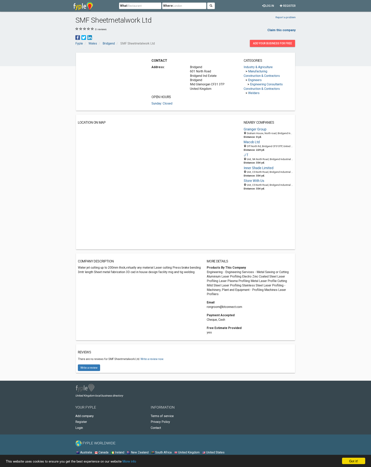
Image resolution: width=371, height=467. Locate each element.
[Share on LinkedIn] (89, 37)
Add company (84, 416)
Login (79, 428)
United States (215, 452)
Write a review (89, 367)
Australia (85, 452)
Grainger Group (255, 129)
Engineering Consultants (266, 84)
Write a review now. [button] (152, 359)
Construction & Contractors (262, 76)
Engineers (255, 80)
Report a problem (286, 17)
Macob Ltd (252, 142)
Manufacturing (257, 71)
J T (246, 155)
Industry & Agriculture (258, 67)
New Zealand (139, 452)
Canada (103, 452)
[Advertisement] (110, 82)
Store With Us (254, 181)
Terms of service (162, 416)
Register (289, 5)
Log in (269, 5)
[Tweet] (83, 37)
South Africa (163, 452)
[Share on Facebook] (77, 37)
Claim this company (281, 30)
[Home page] (83, 6)
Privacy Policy (160, 422)
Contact (156, 428)
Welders (254, 93)
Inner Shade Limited (258, 168)
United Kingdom (188, 452)
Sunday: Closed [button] (161, 103)
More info (129, 461)
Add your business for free (272, 43)
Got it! (353, 460)
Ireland (119, 452)
